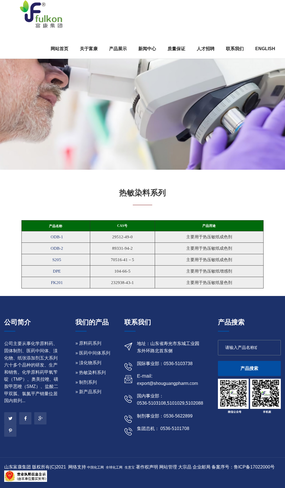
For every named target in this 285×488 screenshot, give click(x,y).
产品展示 (118, 48)
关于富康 (89, 48)
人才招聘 (206, 48)
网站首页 (59, 48)
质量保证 (176, 48)
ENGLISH (265, 48)
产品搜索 (249, 368)
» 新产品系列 (88, 391)
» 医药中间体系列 (92, 353)
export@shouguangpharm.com (167, 383)
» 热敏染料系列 (90, 372)
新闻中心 (147, 48)
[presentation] (11, 90)
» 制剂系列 (86, 382)
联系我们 (235, 48)
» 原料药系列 (88, 343)
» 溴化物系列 (88, 362)
